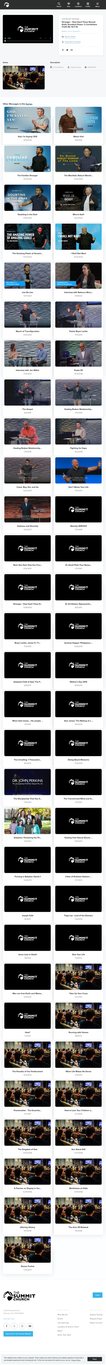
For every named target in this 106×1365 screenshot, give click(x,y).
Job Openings (63, 1322)
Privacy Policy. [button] (76, 1360)
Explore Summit (96, 1314)
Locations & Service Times (68, 1326)
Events (60, 1318)
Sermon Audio (70, 36)
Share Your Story (64, 1335)
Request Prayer (96, 1318)
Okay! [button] (95, 1359)
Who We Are (63, 1314)
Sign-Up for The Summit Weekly (18, 1334)
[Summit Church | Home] (6, 4)
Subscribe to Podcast (73, 42)
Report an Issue (96, 1322)
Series (29, 104)
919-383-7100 (9, 1319)
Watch (60, 1330)
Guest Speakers (74, 31)
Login (97, 1295)
